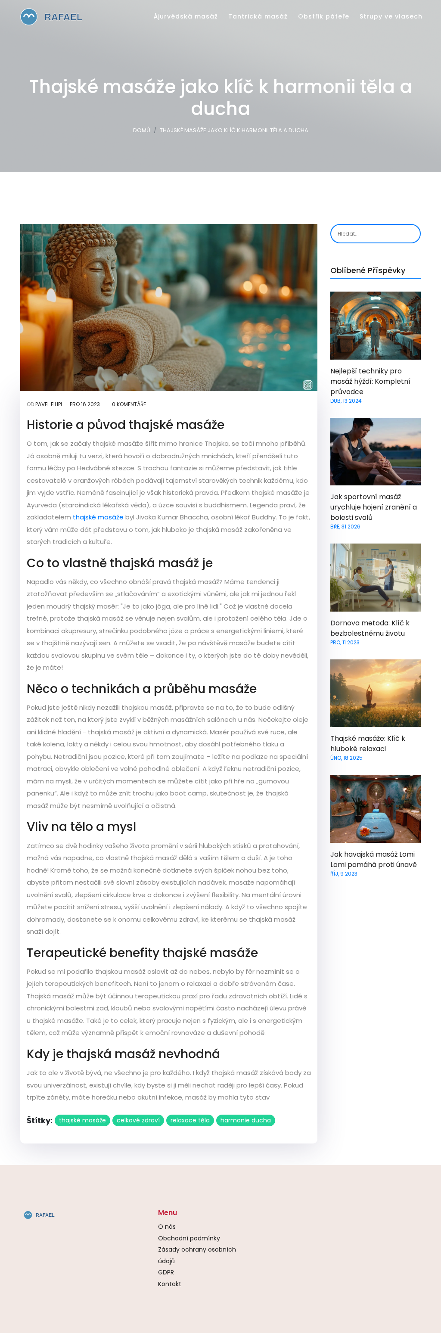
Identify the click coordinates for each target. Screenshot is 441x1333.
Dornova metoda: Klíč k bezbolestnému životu (370, 628)
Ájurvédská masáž (186, 16)
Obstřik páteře (323, 16)
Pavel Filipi (48, 404)
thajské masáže (98, 517)
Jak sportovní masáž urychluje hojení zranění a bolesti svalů (373, 507)
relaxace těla (190, 1120)
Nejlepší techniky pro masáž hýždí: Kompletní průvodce (370, 381)
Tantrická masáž (258, 16)
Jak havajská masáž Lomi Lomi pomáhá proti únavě (373, 859)
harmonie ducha (245, 1120)
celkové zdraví (138, 1120)
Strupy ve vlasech (391, 16)
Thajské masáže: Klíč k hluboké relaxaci (367, 743)
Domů (141, 130)
